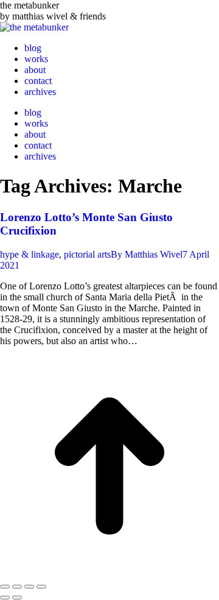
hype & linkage (29, 254)
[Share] (17, 586)
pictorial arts (87, 254)
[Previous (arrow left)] (5, 597)
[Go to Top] (109, 572)
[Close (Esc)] (5, 586)
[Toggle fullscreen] (29, 586)
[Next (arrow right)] (17, 597)
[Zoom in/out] (41, 586)
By (146, 254)
